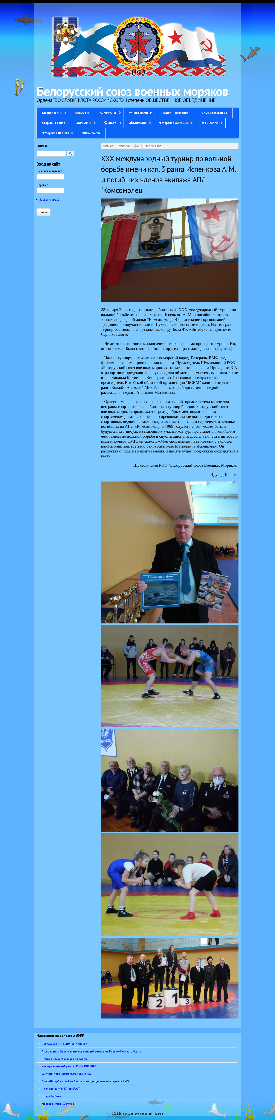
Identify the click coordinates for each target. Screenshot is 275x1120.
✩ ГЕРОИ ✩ (210, 123)
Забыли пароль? (50, 200)
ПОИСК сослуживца (213, 113)
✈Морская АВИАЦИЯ (174, 123)
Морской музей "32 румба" (58, 1103)
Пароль (42, 185)
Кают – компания (175, 113)
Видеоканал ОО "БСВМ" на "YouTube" (65, 1044)
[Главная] (137, 47)
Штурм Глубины (51, 1096)
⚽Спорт (110, 123)
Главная (108, 146)
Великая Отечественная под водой (64, 1059)
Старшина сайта (53, 123)
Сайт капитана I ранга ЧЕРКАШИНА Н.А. (67, 1073)
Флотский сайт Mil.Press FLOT (61, 1088)
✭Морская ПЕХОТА (55, 133)
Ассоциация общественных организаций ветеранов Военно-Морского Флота (91, 1051)
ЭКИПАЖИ (83, 123)
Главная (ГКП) (52, 113)
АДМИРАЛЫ (108, 113)
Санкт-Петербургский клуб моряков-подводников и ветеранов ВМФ (85, 1081)
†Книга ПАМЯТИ (140, 113)
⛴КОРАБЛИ (137, 123)
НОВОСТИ (82, 113)
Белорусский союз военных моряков (132, 91)
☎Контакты (91, 133)
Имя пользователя (49, 171)
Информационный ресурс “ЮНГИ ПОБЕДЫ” (69, 1066)
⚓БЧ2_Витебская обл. (148, 146)
